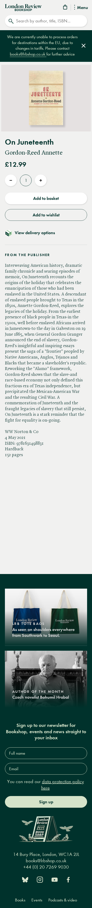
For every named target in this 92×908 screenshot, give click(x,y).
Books (20, 900)
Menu (82, 7)
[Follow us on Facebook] (68, 879)
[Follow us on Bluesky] (25, 879)
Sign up (46, 802)
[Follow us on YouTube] (55, 879)
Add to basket (46, 198)
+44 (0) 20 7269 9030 (46, 867)
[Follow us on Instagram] (40, 879)
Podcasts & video (62, 900)
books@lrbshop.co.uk (28, 54)
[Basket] (65, 7)
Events (36, 900)
